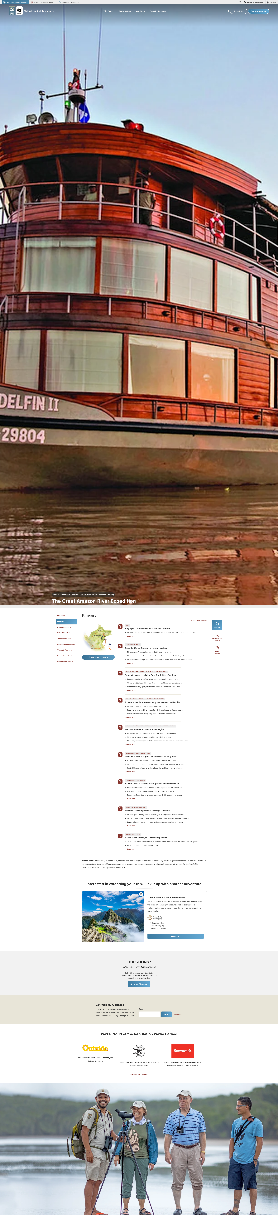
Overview (61, 615)
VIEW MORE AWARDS (139, 1074)
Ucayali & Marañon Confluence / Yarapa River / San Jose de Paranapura (150, 726)
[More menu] (175, 11)
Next (166, 1014)
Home (55, 594)
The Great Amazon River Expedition (93, 594)
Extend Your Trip (63, 633)
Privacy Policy (177, 1014)
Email (141, 1009)
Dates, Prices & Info (65, 655)
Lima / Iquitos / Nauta (133, 645)
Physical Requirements (66, 644)
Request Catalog (259, 11)
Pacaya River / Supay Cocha (135, 780)
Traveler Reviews (64, 638)
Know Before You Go (65, 661)
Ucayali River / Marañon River (136, 807)
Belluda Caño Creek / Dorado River (138, 753)
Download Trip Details (99, 657)
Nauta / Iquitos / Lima (133, 834)
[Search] (228, 11)
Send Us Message (139, 984)
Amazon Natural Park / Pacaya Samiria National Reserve (145, 699)
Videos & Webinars (64, 650)
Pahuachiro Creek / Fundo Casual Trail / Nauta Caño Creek (146, 672)
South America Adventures (69, 594)
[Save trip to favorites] (139, 600)
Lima (127, 625)
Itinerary (111, 594)
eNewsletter (238, 11)
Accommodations (64, 627)
